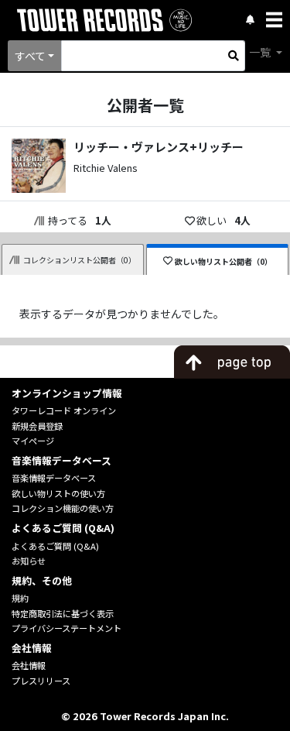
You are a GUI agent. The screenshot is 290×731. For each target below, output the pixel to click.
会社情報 (29, 665)
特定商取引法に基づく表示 (63, 613)
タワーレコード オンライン (64, 410)
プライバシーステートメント (66, 628)
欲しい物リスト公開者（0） (223, 261)
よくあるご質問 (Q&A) (55, 546)
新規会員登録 (37, 426)
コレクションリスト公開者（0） (79, 260)
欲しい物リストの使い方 (58, 493)
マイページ (33, 440)
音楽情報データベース (54, 478)
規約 (20, 598)
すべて (30, 55)
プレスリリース (41, 680)
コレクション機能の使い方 (63, 508)
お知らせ (29, 560)
